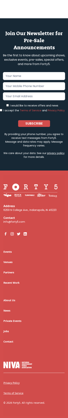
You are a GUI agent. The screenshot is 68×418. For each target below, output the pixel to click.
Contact (8, 341)
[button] (59, 7)
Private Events (12, 321)
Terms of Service (30, 110)
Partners (8, 272)
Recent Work (11, 282)
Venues (8, 262)
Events (7, 251)
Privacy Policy (56, 110)
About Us (9, 300)
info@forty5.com (14, 222)
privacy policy (56, 153)
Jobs (6, 331)
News (6, 310)
